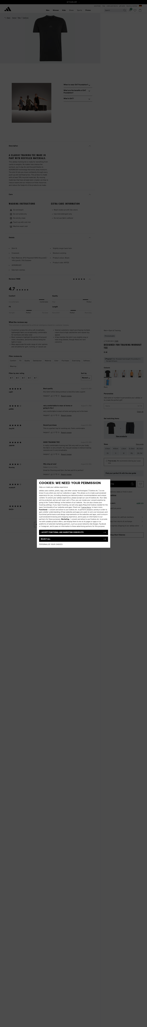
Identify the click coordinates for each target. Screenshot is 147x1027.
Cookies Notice (86, 507)
